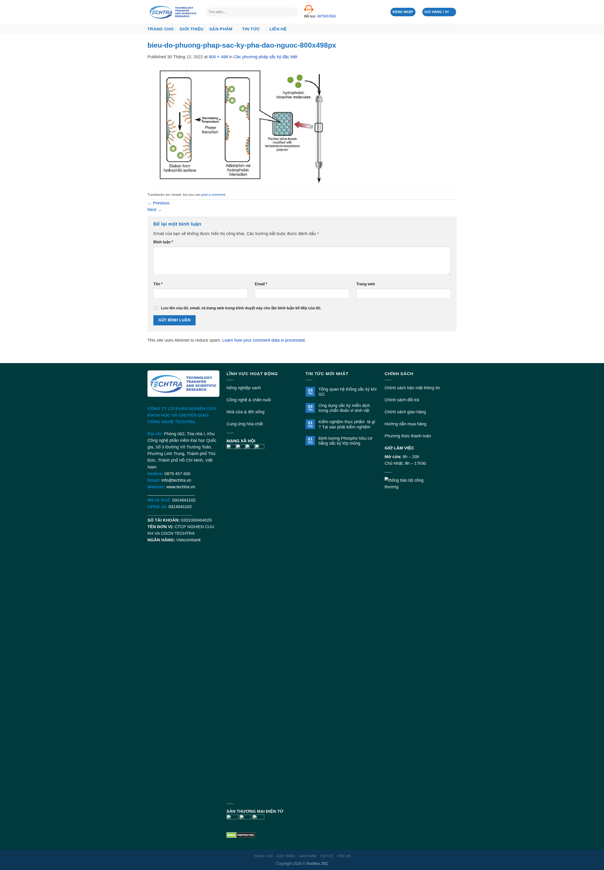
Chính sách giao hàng (405, 412)
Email (261, 284)
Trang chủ (160, 29)
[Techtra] (173, 12)
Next (154, 209)
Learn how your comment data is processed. (264, 340)
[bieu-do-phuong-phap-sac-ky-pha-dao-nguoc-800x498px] (241, 124)
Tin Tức (251, 29)
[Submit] (292, 12)
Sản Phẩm (221, 29)
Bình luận (163, 242)
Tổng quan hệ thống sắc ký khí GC (348, 392)
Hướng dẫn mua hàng (405, 424)
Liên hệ (278, 29)
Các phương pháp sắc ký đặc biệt (265, 56)
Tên (158, 284)
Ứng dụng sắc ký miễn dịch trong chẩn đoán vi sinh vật (344, 408)
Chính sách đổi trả (402, 400)
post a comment (213, 194)
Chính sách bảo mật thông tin (412, 387)
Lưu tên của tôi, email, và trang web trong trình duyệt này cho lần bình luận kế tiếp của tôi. (241, 308)
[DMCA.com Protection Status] (240, 834)
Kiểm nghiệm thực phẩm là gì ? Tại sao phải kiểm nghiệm (347, 424)
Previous (158, 203)
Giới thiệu (192, 29)
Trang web (365, 284)
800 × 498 (218, 56)
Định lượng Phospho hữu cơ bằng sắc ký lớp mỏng (346, 441)
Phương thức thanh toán (408, 436)
